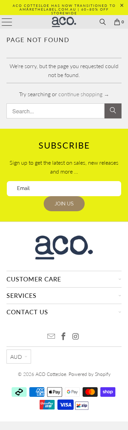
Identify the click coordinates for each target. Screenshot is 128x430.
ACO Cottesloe (50, 374)
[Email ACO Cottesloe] (51, 336)
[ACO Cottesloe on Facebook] (64, 336)
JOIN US (64, 203)
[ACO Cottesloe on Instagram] (76, 336)
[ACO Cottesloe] (64, 22)
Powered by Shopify (90, 374)
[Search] (102, 22)
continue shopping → (83, 94)
